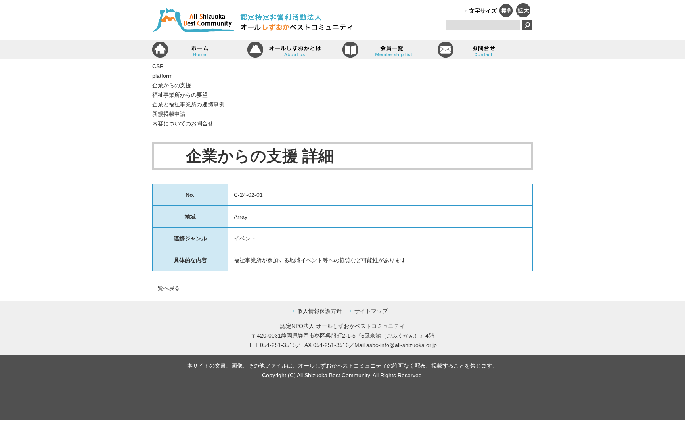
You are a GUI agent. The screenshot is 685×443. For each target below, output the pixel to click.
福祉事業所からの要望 (180, 95)
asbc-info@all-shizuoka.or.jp (401, 345)
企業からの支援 (171, 85)
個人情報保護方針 (319, 311)
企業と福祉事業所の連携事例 (188, 104)
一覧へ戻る (166, 288)
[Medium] (506, 15)
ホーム (199, 49)
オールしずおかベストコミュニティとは (294, 49)
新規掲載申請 (169, 114)
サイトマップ (371, 311)
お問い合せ (485, 49)
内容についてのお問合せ (182, 123)
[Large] (523, 15)
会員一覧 (390, 49)
